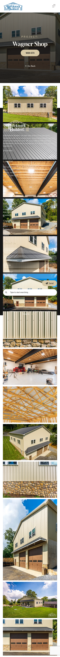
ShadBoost (34, 314)
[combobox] (30, 292)
